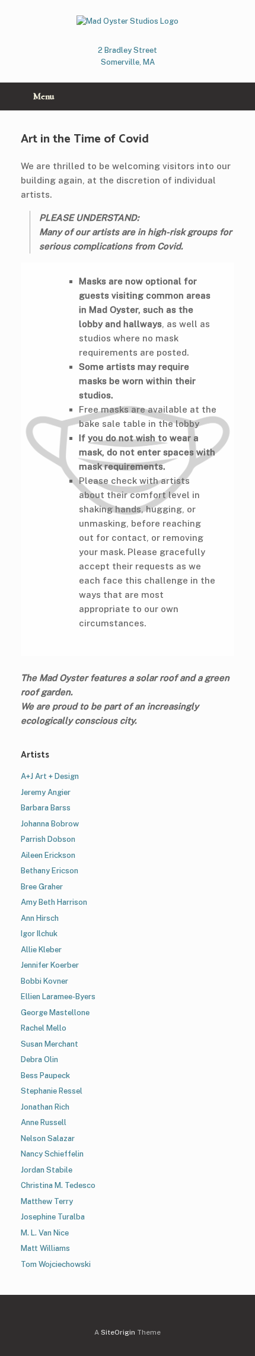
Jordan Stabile (46, 1169)
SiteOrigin (118, 1332)
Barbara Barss (46, 807)
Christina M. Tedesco (58, 1185)
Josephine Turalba (53, 1216)
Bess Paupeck (45, 1075)
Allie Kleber (41, 949)
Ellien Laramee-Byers (58, 996)
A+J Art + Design (50, 776)
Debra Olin (39, 1059)
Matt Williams (45, 1248)
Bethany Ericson (49, 870)
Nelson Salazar (48, 1138)
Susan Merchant (49, 1044)
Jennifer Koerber (50, 965)
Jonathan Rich (45, 1106)
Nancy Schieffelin (52, 1153)
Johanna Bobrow (50, 823)
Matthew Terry (47, 1201)
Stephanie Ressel (51, 1090)
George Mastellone (55, 1012)
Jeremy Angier (46, 792)
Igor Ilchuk (39, 933)
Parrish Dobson (48, 839)
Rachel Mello (43, 1028)
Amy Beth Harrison (54, 902)
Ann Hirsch (40, 918)
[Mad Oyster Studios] (127, 21)
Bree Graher (42, 886)
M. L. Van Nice (45, 1232)
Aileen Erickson (48, 855)
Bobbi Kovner (44, 981)
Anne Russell (43, 1122)
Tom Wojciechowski (56, 1264)
